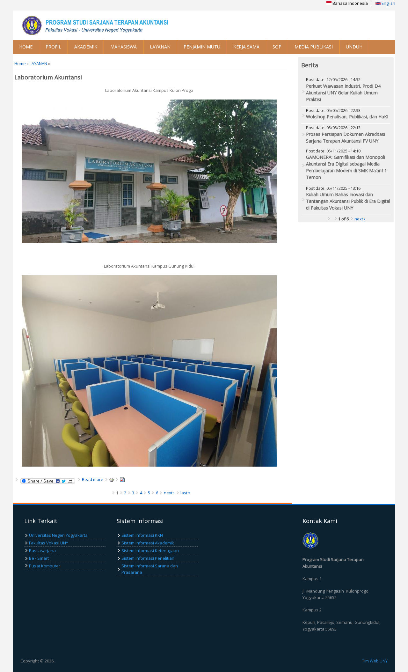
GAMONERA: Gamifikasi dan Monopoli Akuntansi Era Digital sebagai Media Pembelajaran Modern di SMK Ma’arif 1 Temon (346, 167)
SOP (277, 47)
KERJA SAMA (246, 47)
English (388, 3)
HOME (26, 47)
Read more (92, 479)
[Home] (108, 25)
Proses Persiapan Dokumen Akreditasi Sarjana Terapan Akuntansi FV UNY (345, 137)
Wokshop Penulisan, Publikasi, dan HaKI (347, 117)
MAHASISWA (123, 47)
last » (185, 493)
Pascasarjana (42, 550)
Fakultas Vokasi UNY (48, 543)
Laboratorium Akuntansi (48, 77)
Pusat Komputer (44, 566)
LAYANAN (160, 47)
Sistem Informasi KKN (142, 535)
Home (20, 63)
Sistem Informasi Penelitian (147, 558)
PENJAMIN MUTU (202, 47)
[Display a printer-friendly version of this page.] (111, 479)
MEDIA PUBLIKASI (314, 47)
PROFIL (53, 47)
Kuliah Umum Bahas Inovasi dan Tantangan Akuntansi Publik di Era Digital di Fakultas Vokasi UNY (348, 201)
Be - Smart (39, 558)
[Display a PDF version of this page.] (122, 479)
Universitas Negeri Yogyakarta (58, 535)
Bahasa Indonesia (350, 3)
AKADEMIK (85, 47)
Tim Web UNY (375, 661)
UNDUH (354, 47)
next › (169, 493)
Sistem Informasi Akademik (147, 543)
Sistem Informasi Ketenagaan (150, 550)
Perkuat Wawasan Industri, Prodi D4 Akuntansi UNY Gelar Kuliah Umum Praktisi (343, 92)
